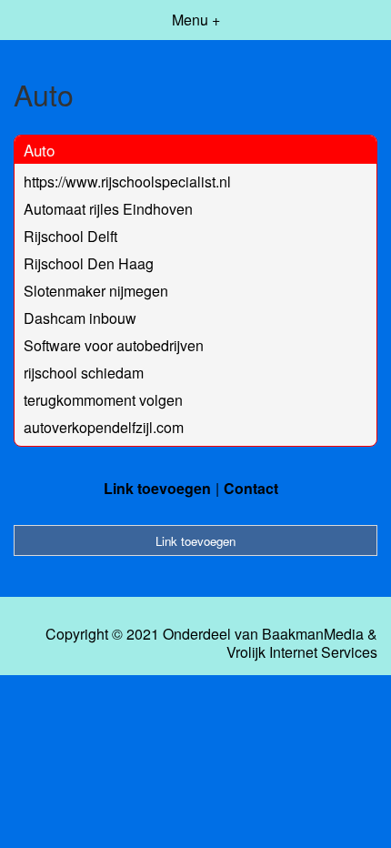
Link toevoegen (157, 488)
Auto (39, 149)
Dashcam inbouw (80, 318)
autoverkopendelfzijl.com (104, 427)
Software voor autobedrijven (114, 345)
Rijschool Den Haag (89, 263)
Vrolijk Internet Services (301, 652)
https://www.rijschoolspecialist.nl (127, 181)
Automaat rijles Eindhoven (108, 208)
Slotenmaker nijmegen (96, 290)
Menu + (196, 19)
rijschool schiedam (84, 372)
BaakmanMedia (313, 634)
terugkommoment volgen (103, 399)
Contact (251, 488)
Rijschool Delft (70, 236)
